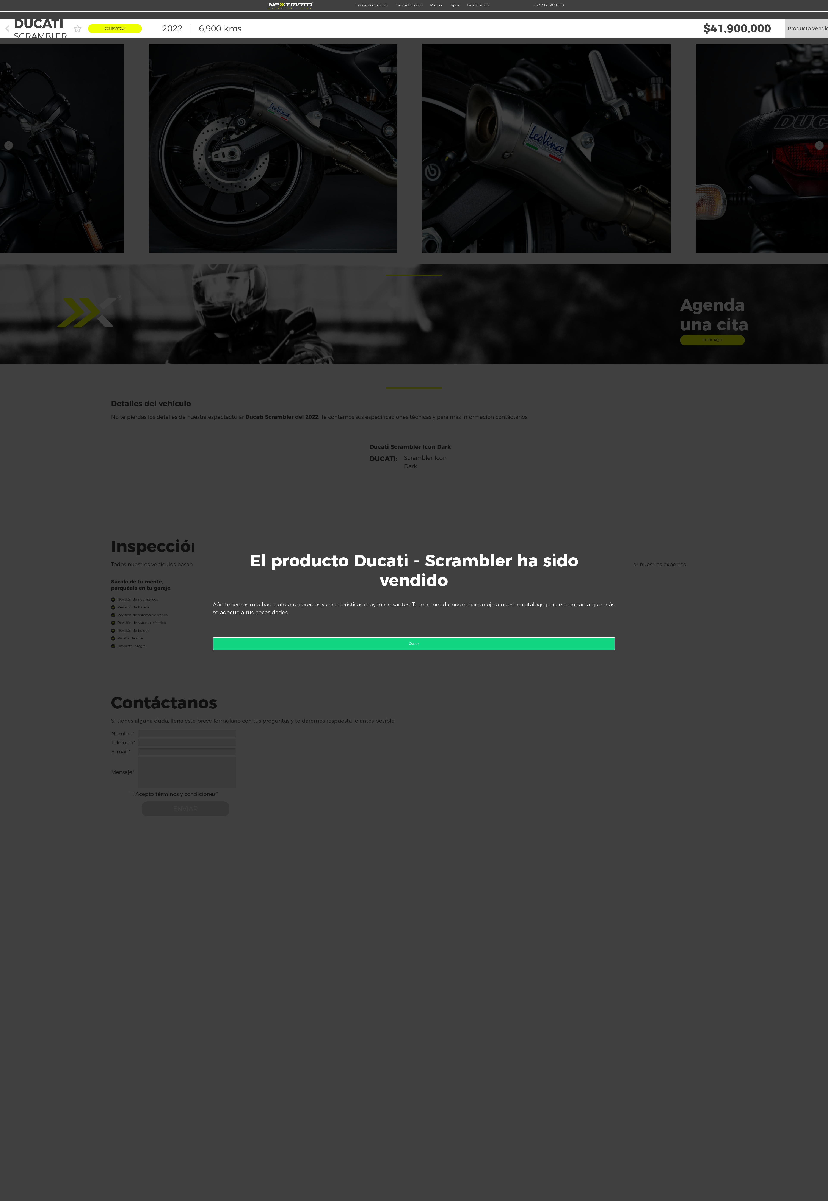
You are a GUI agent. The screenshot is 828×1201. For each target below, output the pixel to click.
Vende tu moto (409, 5)
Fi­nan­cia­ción (478, 5)
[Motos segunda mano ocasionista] (290, 5)
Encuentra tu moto (372, 5)
